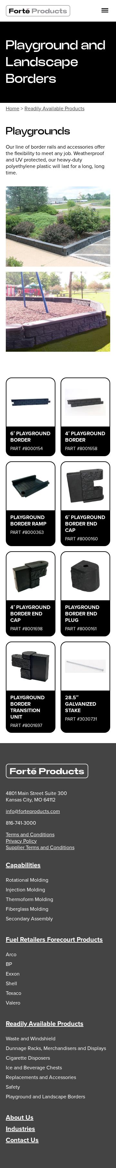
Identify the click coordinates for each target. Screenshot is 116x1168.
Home (12, 108)
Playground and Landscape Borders (45, 1096)
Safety (13, 1087)
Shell (11, 983)
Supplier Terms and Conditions (40, 847)
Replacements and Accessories (41, 1077)
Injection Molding (25, 889)
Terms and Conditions (30, 834)
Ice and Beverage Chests (34, 1067)
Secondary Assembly (29, 918)
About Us (20, 1117)
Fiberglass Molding (27, 909)
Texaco (13, 993)
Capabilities (23, 865)
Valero (13, 1002)
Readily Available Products (54, 108)
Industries (20, 1129)
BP (9, 964)
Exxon (13, 973)
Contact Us (22, 1140)
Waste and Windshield (30, 1038)
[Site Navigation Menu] (105, 11)
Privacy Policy (21, 841)
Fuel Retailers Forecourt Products (54, 939)
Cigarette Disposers (28, 1058)
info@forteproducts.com (33, 811)
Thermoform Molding (29, 899)
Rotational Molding (27, 880)
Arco (11, 954)
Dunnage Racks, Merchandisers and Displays (56, 1048)
